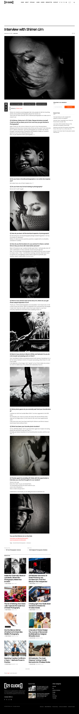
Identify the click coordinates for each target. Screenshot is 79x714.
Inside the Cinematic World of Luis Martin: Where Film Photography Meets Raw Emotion (14, 579)
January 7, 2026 (15, 664)
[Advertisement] (39, 15)
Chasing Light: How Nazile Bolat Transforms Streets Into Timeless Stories (40, 606)
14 (74, 33)
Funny (53, 694)
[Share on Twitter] (6, 107)
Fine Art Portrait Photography (19, 542)
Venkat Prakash (8, 583)
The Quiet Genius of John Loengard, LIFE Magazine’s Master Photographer (42, 688)
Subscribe (69, 107)
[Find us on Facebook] (4, 699)
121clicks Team (19, 108)
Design (31, 626)
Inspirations (7, 572)
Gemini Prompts (71, 706)
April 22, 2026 (39, 583)
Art (6, 654)
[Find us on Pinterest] (66, 2)
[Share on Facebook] (6, 104)
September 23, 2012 (8, 33)
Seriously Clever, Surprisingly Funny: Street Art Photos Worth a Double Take (43, 695)
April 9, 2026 (14, 609)
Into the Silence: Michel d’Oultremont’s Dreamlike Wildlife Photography (13, 632)
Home (22, 2)
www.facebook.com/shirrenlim (18, 540)
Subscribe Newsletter (41, 104)
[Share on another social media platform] (6, 110)
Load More (27, 668)
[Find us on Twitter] (6, 699)
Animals (54, 686)
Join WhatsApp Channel (29, 104)
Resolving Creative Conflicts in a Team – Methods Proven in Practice (15, 660)
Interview (29, 542)
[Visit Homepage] (8, 2)
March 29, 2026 (15, 636)
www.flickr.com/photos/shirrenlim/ (19, 538)
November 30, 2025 (39, 664)
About (27, 2)
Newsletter (49, 2)
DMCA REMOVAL (48, 706)
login (8, 673)
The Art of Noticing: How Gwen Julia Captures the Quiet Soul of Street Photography (14, 606)
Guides (42, 2)
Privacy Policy (55, 706)
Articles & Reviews (56, 690)
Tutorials (54, 698)
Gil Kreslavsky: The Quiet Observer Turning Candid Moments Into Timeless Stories (39, 660)
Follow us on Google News (16, 104)
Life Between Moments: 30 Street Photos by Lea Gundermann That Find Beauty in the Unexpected (38, 579)
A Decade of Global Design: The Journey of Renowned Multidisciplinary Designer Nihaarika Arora (38, 633)
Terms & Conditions (63, 706)
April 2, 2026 (39, 609)
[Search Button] (74, 2)
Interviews (16, 33)
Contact (55, 2)
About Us (42, 706)
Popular (32, 2)
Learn (37, 2)
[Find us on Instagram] (61, 2)
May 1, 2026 (14, 583)
